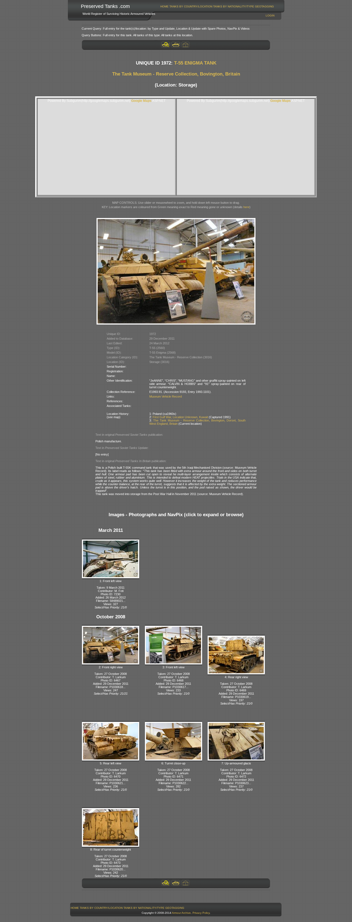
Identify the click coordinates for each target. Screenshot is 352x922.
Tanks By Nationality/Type (233, 6)
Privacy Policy (201, 912)
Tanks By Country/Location (190, 6)
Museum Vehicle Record (165, 396)
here (246, 207)
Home (164, 6)
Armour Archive (181, 912)
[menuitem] (164, 6)
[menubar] (217, 6)
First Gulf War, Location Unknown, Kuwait (180, 417)
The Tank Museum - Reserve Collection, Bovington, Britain (176, 74)
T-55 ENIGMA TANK (195, 63)
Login (270, 15)
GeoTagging (264, 6)
